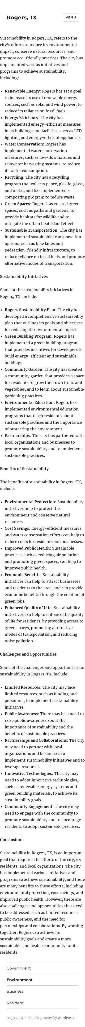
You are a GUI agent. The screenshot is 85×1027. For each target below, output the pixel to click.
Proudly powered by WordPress (50, 1018)
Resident (15, 1003)
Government (19, 968)
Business (15, 991)
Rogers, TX (22, 17)
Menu (70, 17)
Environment (20, 980)
